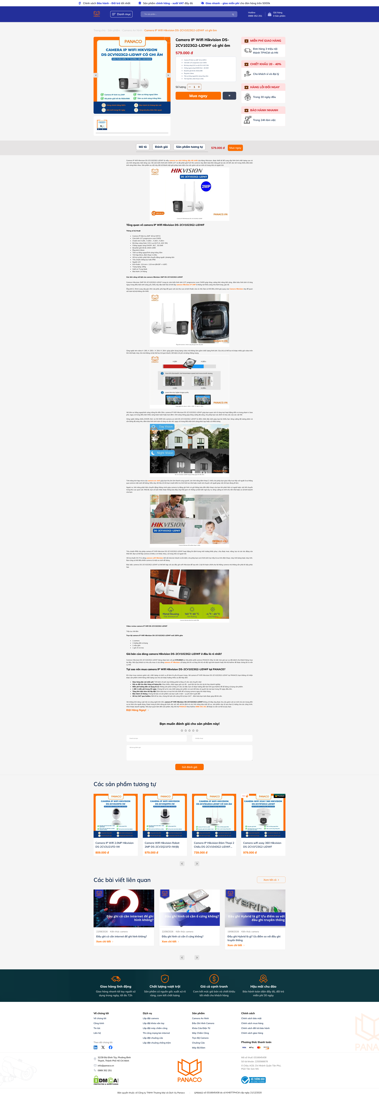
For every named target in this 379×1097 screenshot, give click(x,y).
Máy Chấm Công (200, 1033)
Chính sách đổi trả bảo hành (255, 1028)
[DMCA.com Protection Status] (106, 1084)
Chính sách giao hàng (252, 1033)
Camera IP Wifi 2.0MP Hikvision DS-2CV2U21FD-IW (114, 844)
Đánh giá (161, 147)
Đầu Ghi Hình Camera (203, 1023)
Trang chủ (100, 30)
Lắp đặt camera (151, 1018)
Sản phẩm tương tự (189, 147)
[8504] (229, 96)
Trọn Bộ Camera (200, 1037)
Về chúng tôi (100, 1018)
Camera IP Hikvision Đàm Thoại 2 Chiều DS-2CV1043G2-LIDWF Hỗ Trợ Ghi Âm (214, 845)
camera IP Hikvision (172, 662)
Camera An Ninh (132, 30)
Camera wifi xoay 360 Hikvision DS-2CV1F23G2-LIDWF (262, 844)
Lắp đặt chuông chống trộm (157, 1042)
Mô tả (143, 147)
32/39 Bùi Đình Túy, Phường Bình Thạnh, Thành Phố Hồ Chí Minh (114, 1059)
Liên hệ (97, 1033)
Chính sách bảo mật (251, 1018)
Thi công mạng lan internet (156, 1033)
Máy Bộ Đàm (198, 1047)
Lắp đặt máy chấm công (155, 1028)
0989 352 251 (105, 1070)
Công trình (99, 1023)
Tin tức (97, 1028)
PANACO (182, 707)
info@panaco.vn (106, 1065)
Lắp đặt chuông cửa (153, 1037)
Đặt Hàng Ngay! (136, 710)
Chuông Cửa (198, 1042)
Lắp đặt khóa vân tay (153, 1023)
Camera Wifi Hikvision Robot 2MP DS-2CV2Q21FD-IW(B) (162, 844)
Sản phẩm (114, 30)
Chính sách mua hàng (252, 1023)
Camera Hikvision (236, 289)
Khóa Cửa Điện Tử (201, 1028)
